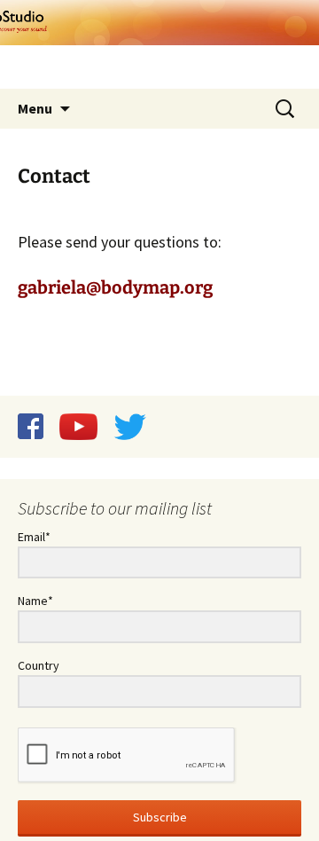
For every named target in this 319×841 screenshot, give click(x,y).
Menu (35, 108)
